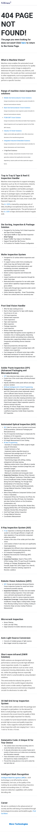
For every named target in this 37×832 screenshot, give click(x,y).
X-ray (5, 531)
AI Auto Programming (10, 442)
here (23, 43)
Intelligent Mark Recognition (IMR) (13, 778)
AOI (5, 427)
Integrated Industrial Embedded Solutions (17, 141)
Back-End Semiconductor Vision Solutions (17, 108)
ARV (5, 584)
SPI (5, 376)
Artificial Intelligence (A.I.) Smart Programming (18, 387)
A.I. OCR (7, 204)
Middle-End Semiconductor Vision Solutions (18, 98)
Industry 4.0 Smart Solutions (13, 131)
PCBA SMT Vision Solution (12, 117)
